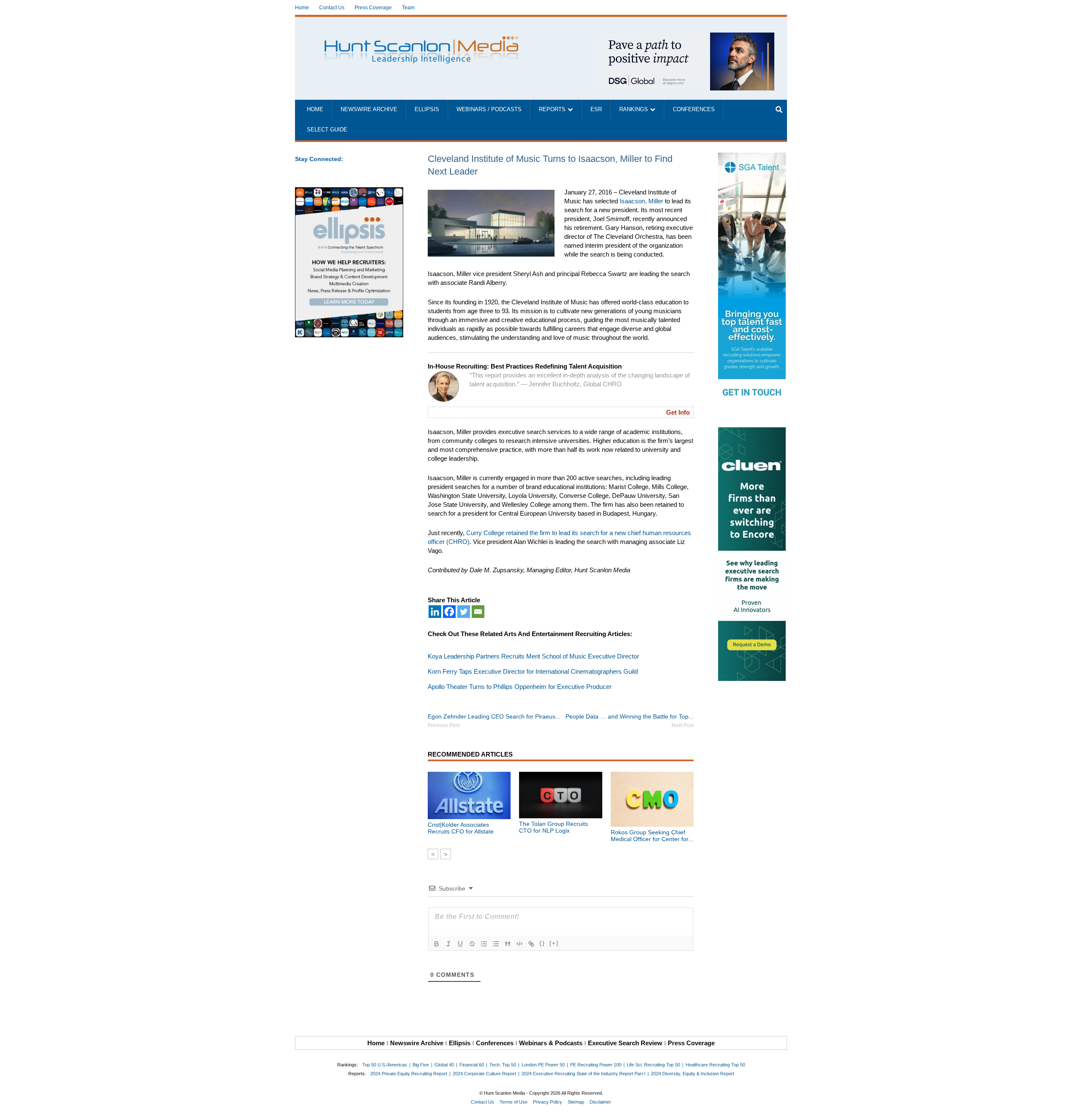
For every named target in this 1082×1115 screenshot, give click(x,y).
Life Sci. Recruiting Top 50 (653, 1064)
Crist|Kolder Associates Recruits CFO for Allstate (461, 828)
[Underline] (460, 944)
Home (302, 8)
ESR (596, 109)
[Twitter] (463, 611)
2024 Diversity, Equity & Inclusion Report (692, 1073)
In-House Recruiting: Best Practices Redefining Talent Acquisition (525, 366)
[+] (554, 943)
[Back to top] (1070, 1103)
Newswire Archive (369, 109)
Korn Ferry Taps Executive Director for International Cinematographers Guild (533, 671)
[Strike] (472, 944)
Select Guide (327, 130)
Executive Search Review (625, 1043)
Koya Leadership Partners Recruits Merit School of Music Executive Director (533, 656)
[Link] (531, 944)
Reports (552, 109)
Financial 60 (471, 1064)
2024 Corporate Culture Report (484, 1073)
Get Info (678, 412)
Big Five (421, 1064)
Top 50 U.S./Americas (384, 1064)
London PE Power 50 (543, 1064)
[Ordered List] (484, 944)
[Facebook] (449, 611)
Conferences (694, 109)
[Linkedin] (435, 611)
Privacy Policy (547, 1101)
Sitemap (576, 1101)
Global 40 (444, 1064)
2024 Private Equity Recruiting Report (408, 1073)
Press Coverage (373, 8)
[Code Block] (519, 944)
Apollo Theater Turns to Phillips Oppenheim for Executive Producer (520, 686)
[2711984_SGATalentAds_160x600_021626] (752, 279)
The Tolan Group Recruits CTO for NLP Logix (553, 827)
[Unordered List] (496, 944)
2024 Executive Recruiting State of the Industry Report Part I (583, 1073)
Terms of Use (513, 1101)
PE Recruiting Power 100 (595, 1064)
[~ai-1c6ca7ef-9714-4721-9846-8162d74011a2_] (685, 37)
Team (408, 8)
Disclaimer (600, 1101)
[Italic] (448, 944)
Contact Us (331, 8)
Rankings (633, 109)
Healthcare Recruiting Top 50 (715, 1064)
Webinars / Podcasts (489, 109)
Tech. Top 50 (502, 1064)
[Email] (478, 611)
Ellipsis (427, 109)
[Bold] (437, 944)
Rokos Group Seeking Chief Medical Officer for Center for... (652, 835)
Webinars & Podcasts (550, 1043)
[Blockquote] (508, 944)
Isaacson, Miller (641, 201)
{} (542, 943)
